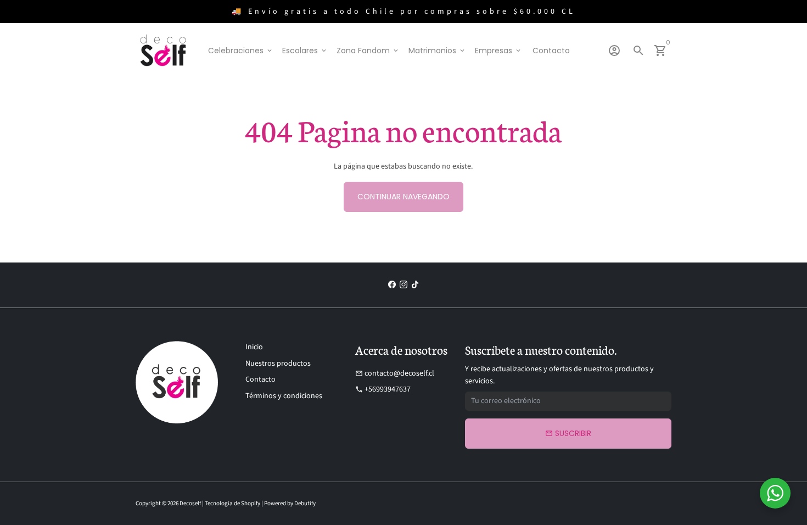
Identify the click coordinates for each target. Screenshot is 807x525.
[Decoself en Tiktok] (415, 285)
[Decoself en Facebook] (392, 285)
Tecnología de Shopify (232, 503)
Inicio (254, 347)
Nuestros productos (278, 363)
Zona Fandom (368, 50)
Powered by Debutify (290, 503)
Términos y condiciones (283, 395)
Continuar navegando (403, 196)
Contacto (551, 50)
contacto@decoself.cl (394, 373)
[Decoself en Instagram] (403, 285)
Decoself (190, 503)
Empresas (498, 50)
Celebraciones (240, 50)
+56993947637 (383, 389)
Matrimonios (437, 50)
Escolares (305, 50)
